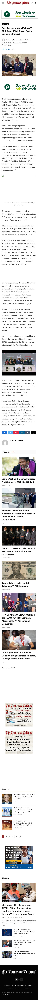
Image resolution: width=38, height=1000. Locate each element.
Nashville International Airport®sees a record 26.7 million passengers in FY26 (23, 810)
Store (30, 985)
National (5, 24)
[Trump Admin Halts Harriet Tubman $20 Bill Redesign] (19, 570)
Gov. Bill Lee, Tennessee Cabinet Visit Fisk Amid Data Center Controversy (24, 943)
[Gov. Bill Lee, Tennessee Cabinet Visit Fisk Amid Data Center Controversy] (7, 943)
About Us (7, 985)
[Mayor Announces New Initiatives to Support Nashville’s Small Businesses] (7, 799)
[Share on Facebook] (3, 49)
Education (6, 901)
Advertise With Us (15, 988)
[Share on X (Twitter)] (6, 49)
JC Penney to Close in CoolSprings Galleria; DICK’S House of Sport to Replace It (23, 823)
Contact (26, 988)
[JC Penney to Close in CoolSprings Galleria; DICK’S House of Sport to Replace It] (7, 825)
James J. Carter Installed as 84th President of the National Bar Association (18, 551)
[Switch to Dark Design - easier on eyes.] (32, 3)
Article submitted (13, 40)
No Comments (23, 42)
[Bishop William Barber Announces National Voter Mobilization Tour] (19, 466)
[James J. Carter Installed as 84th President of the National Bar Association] (19, 536)
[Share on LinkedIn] (9, 49)
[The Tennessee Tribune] (18, 3)
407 (16, 836)
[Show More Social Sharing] (12, 49)
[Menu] (3, 3)
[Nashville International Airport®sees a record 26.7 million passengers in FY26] (7, 812)
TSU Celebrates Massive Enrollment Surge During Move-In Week (24, 953)
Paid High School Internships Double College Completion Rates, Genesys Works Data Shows (19, 655)
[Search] (35, 3)
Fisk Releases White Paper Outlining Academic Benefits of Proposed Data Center (24, 932)
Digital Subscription (19, 985)
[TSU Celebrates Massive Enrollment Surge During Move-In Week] (7, 954)
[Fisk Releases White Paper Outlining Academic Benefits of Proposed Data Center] (7, 932)
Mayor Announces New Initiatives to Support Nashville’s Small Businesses (24, 797)
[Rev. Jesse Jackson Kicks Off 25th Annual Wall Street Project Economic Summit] (19, 65)
